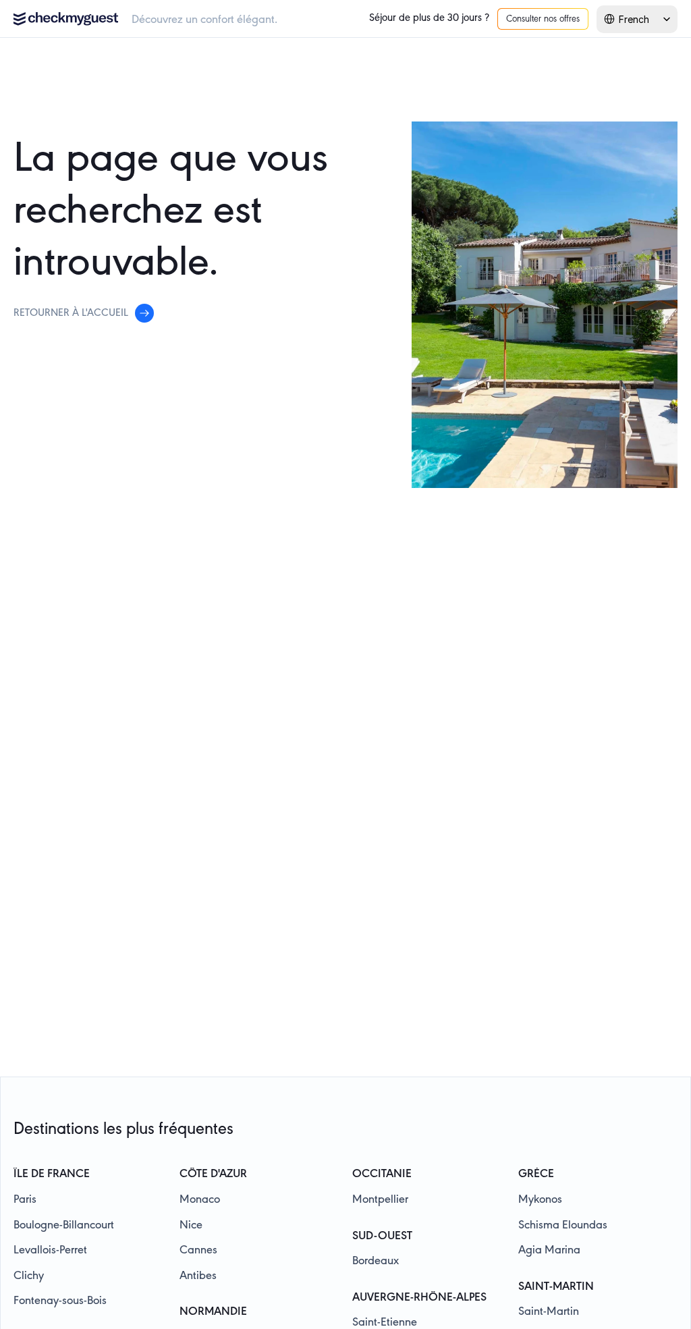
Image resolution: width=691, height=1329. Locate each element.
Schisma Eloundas (562, 1226)
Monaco (199, 1200)
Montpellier (380, 1200)
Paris (24, 1200)
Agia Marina (549, 1251)
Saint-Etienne (384, 1323)
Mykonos (540, 1200)
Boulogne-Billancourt (63, 1226)
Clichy (28, 1276)
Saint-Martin (548, 1312)
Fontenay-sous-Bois (60, 1301)
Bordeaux (375, 1261)
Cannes (198, 1251)
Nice (190, 1226)
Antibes (198, 1276)
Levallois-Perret (50, 1251)
